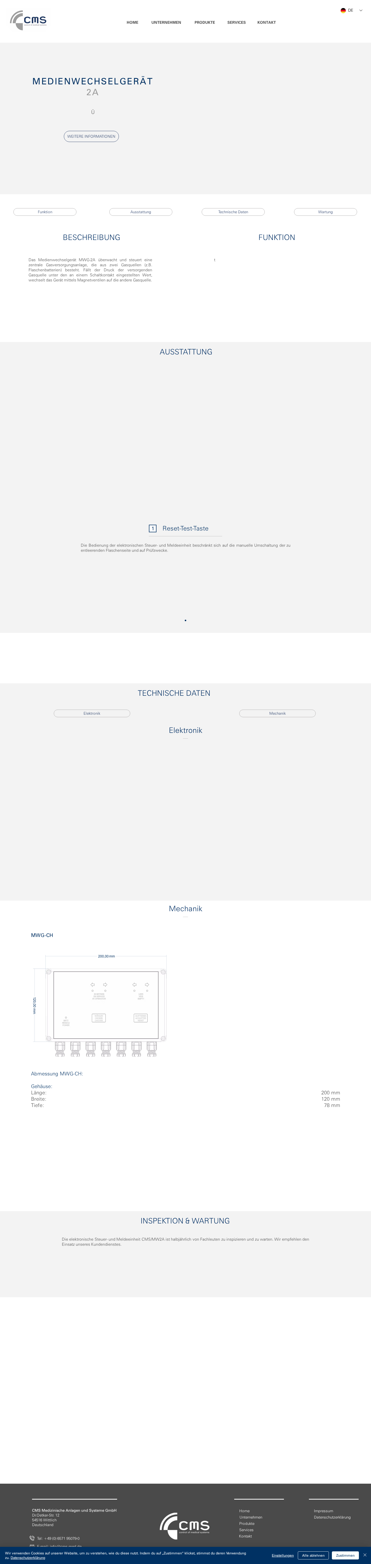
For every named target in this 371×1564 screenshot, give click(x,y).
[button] (166, 22)
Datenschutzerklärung (28, 1558)
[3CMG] (185, 1057)
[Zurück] (28, 566)
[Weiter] (342, 566)
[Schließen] (365, 1555)
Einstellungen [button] (283, 1555)
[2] (185, 620)
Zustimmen (345, 1555)
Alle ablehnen (313, 1555)
